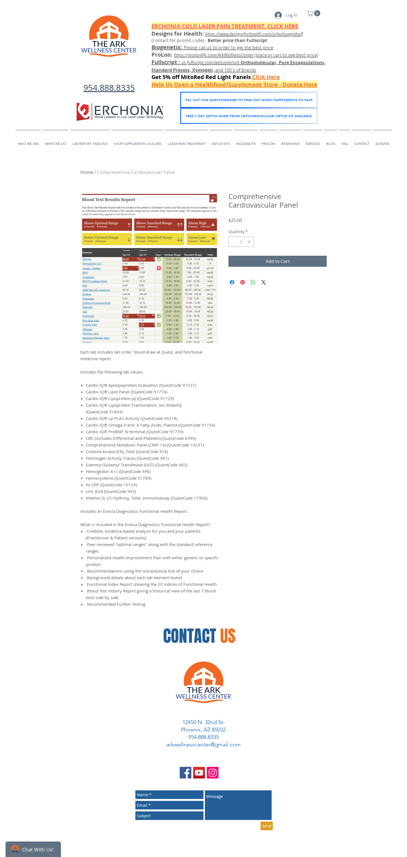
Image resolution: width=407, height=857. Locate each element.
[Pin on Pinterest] (242, 282)
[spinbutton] (241, 242)
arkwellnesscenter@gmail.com (203, 744)
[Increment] (249, 242)
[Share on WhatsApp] (253, 282)
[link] (314, 13)
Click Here (266, 77)
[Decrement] (232, 242)
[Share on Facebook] (232, 282)
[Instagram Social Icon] (212, 772)
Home (86, 172)
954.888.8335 (109, 87)
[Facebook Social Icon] (185, 772)
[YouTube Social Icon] (199, 772)
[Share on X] (263, 282)
